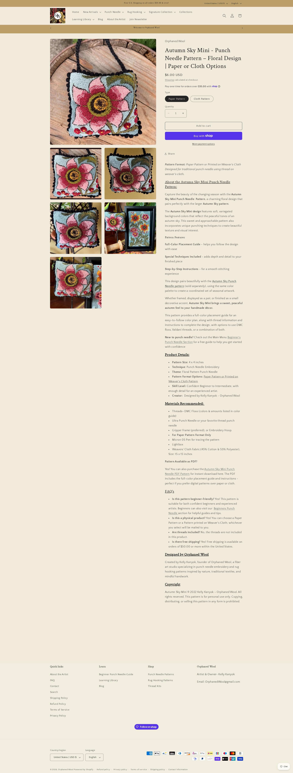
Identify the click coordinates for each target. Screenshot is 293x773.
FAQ (52, 680)
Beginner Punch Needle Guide (116, 674)
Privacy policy (120, 769)
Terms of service (139, 769)
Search (54, 692)
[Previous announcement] (50, 28)
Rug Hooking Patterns (160, 680)
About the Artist (59, 674)
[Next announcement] (242, 28)
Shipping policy (157, 769)
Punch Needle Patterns (161, 674)
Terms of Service (59, 710)
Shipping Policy (59, 698)
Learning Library (108, 680)
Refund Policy (58, 704)
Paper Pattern (177, 98)
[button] (92, 12)
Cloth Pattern (202, 98)
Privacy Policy (58, 715)
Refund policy (103, 769)
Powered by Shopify (83, 769)
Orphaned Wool (66, 769)
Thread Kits (154, 686)
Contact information (178, 769)
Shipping (169, 80)
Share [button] (171, 153)
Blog (101, 686)
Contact (54, 686)
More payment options (203, 144)
